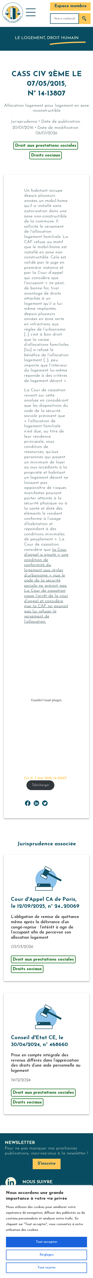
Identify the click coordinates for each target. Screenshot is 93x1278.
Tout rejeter (46, 1267)
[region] (46, 1231)
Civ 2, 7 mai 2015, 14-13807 (45, 778)
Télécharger (40, 785)
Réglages (47, 1255)
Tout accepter (46, 1242)
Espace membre (70, 6)
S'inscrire (47, 1164)
